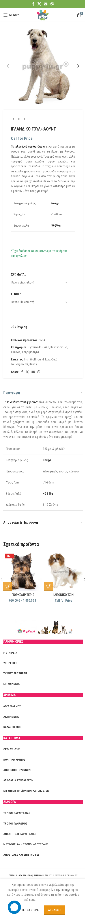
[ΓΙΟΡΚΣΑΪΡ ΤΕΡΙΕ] (22, 571)
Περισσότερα (30, 910)
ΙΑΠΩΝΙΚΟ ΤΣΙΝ (63, 595)
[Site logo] (42, 15)
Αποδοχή (54, 910)
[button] (7, 66)
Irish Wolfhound (34, 359)
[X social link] (39, 4)
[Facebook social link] (33, 4)
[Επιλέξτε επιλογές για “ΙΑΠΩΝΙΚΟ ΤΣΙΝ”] (48, 586)
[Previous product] (13, 119)
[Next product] (24, 119)
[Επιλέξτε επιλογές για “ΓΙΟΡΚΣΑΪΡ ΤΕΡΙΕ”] (7, 586)
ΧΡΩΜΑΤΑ (17, 274)
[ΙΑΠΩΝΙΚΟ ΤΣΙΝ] (63, 571)
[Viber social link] (52, 4)
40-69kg (56, 225)
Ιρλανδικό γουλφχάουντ (30, 146)
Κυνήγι (55, 203)
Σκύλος (16, 352)
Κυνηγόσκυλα (58, 347)
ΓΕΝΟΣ (15, 294)
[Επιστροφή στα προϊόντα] (19, 119)
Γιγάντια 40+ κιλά (38, 347)
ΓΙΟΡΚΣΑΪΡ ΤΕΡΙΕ (22, 595)
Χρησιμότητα (30, 352)
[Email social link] (45, 4)
